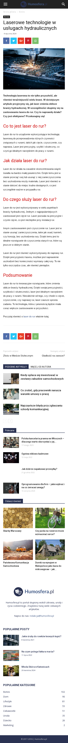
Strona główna (9, 11)
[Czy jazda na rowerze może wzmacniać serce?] (50, 518)
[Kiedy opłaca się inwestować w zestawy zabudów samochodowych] (11, 378)
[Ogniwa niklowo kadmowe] (11, 457)
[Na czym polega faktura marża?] (11, 655)
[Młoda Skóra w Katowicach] (11, 670)
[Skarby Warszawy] (18, 518)
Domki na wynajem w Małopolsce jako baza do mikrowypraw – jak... (48, 566)
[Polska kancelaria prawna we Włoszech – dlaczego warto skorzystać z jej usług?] (11, 442)
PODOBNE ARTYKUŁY (16, 367)
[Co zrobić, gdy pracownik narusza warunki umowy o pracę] (11, 394)
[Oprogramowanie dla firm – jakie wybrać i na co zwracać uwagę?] (11, 488)
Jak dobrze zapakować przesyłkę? (39, 469)
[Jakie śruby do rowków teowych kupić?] (11, 640)
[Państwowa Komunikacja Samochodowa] (18, 549)
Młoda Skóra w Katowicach (35, 667)
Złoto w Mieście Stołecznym (18, 355)
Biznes (22, 11)
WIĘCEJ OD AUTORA (41, 367)
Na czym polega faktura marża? (38, 651)
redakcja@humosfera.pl (42, 615)
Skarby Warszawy (12, 531)
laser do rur (29, 316)
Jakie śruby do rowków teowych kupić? (41, 636)
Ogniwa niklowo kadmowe (35, 453)
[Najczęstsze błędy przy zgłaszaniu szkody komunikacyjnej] (11, 409)
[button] (63, 4)
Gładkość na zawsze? (53, 355)
